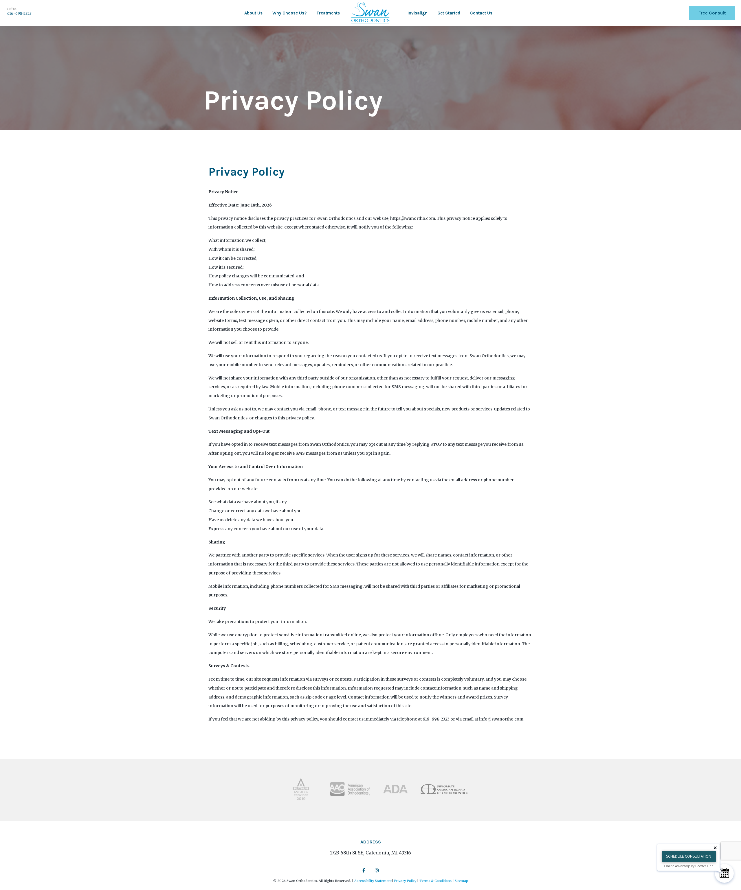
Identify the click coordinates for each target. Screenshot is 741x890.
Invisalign (418, 13)
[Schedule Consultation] (724, 873)
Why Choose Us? (289, 13)
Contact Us (481, 13)
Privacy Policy (405, 881)
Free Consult (712, 13)
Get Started (448, 13)
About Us (253, 13)
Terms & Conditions (435, 881)
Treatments (328, 13)
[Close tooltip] (715, 848)
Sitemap (461, 881)
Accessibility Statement (373, 881)
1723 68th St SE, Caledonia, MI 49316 (370, 853)
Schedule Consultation (688, 856)
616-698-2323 (19, 13)
